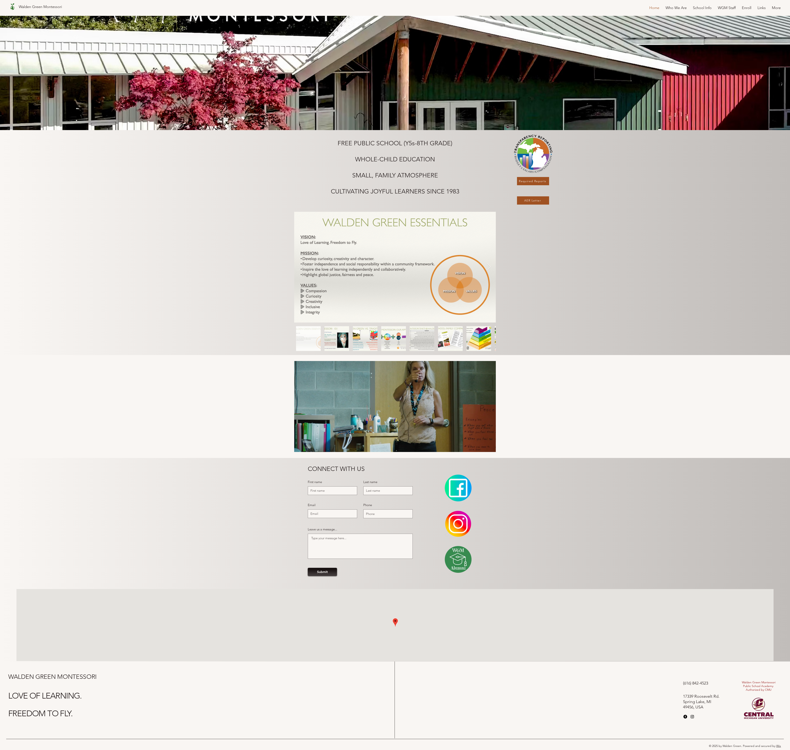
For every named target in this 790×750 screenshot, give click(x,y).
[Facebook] (685, 716)
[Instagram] (692, 716)
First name (315, 481)
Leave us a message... (322, 529)
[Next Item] (488, 267)
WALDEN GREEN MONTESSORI (52, 676)
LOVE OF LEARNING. (45, 696)
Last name (370, 481)
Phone (367, 505)
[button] (490, 447)
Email (312, 505)
